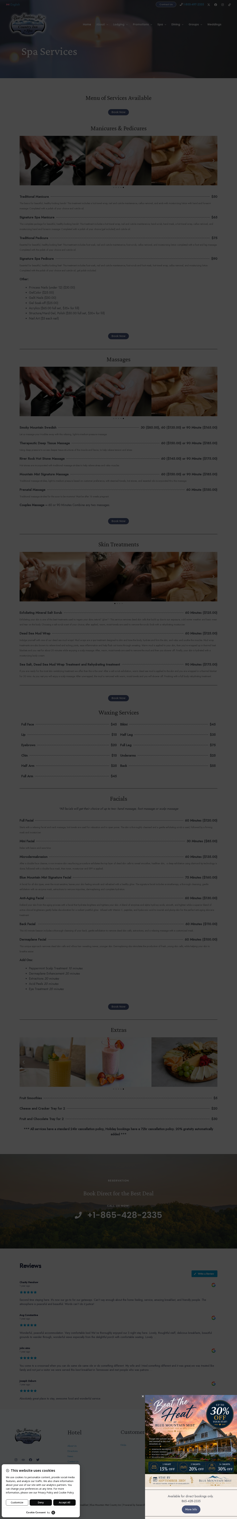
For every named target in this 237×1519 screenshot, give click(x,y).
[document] (118, 759)
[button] (143, 1396)
